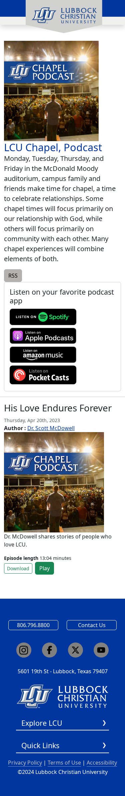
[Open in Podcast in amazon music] (43, 354)
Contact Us (92, 625)
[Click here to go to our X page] (75, 650)
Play (44, 568)
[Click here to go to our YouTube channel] (101, 650)
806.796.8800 (33, 625)
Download (18, 568)
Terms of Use (64, 762)
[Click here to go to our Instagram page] (23, 650)
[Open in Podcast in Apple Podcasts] (43, 335)
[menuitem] (64, 17)
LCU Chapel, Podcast (53, 147)
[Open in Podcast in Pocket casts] (43, 374)
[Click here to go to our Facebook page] (49, 650)
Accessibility (102, 762)
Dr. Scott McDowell (51, 428)
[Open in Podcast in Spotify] (43, 316)
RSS (13, 275)
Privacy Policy (25, 762)
